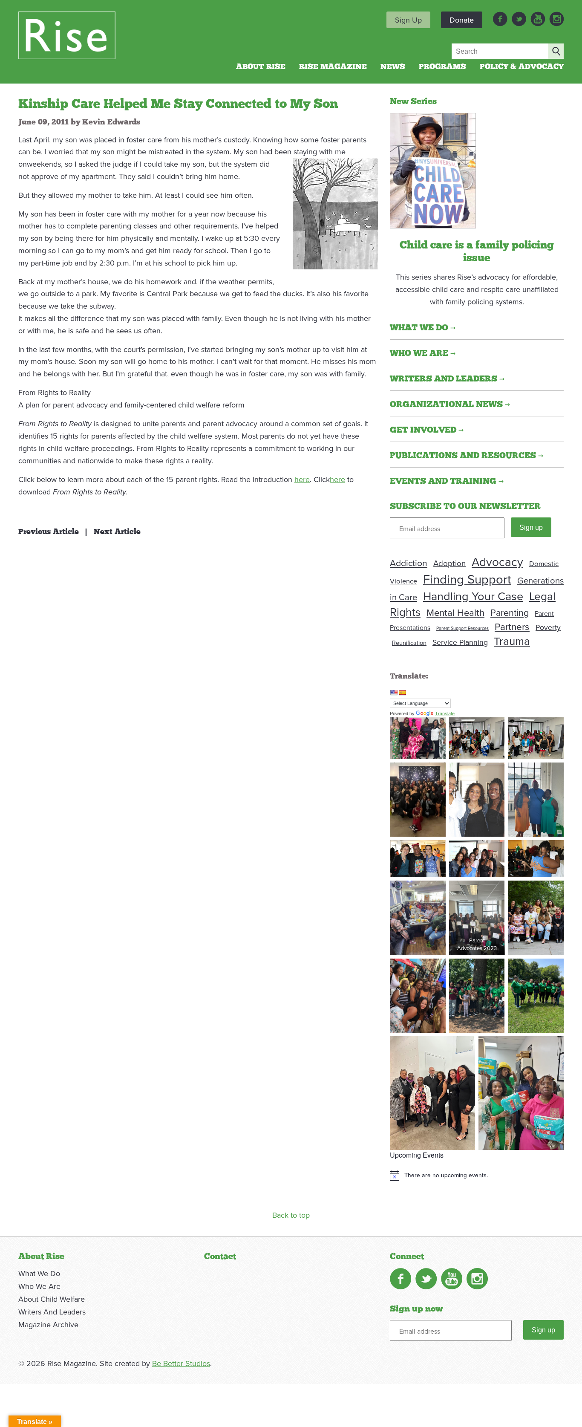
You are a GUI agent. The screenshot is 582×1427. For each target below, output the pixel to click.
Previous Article (48, 532)
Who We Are (39, 1286)
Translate (445, 713)
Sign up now (416, 1309)
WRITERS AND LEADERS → (447, 379)
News (392, 67)
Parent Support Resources (462, 628)
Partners (512, 626)
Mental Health (455, 612)
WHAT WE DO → (422, 327)
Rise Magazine (333, 67)
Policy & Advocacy (522, 67)
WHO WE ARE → (422, 353)
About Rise (260, 67)
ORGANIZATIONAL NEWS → (450, 404)
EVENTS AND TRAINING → (447, 481)
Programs (442, 67)
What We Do (39, 1273)
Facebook (500, 19)
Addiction (408, 562)
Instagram (556, 19)
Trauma (512, 640)
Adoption (449, 563)
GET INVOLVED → (427, 430)
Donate (461, 19)
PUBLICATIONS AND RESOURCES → (466, 455)
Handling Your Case (473, 596)
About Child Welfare (51, 1299)
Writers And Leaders (52, 1311)
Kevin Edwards (111, 122)
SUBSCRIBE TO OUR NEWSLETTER (465, 506)
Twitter (519, 19)
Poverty (548, 627)
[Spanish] (402, 692)
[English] (394, 692)
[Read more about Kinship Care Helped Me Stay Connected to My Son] (433, 169)
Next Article (117, 532)
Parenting (509, 612)
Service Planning (460, 642)
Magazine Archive (48, 1324)
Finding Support (467, 579)
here (302, 479)
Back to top (291, 1215)
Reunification (409, 642)
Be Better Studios (181, 1363)
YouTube (537, 19)
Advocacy (497, 561)
